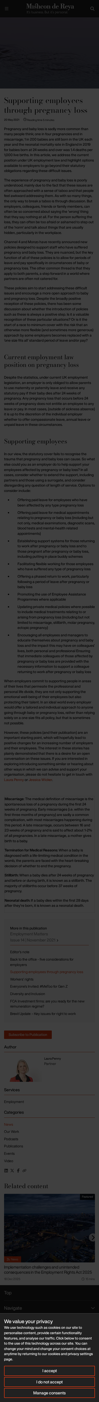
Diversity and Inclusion (27, 993)
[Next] (93, 1237)
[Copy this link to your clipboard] (24, 1171)
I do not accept (49, 1382)
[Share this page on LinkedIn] (6, 1171)
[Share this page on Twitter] (12, 1171)
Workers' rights (22, 979)
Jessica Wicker (40, 779)
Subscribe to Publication (28, 1034)
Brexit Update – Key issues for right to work (43, 1013)
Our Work (11, 1131)
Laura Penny (14, 779)
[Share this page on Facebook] (18, 1171)
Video (8, 1160)
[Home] (49, 8)
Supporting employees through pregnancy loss (46, 971)
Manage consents (49, 1393)
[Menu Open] (6, 9)
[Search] (92, 9)
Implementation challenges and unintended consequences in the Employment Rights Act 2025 (48, 1269)
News (8, 1124)
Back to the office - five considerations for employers (42, 962)
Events (9, 1153)
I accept (49, 1371)
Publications (13, 1146)
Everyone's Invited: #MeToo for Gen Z (39, 986)
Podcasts (11, 1139)
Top (8, 1292)
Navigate (13, 1308)
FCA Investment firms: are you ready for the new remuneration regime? (47, 1003)
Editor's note (19, 951)
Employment (14, 1101)
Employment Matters (33, 937)
